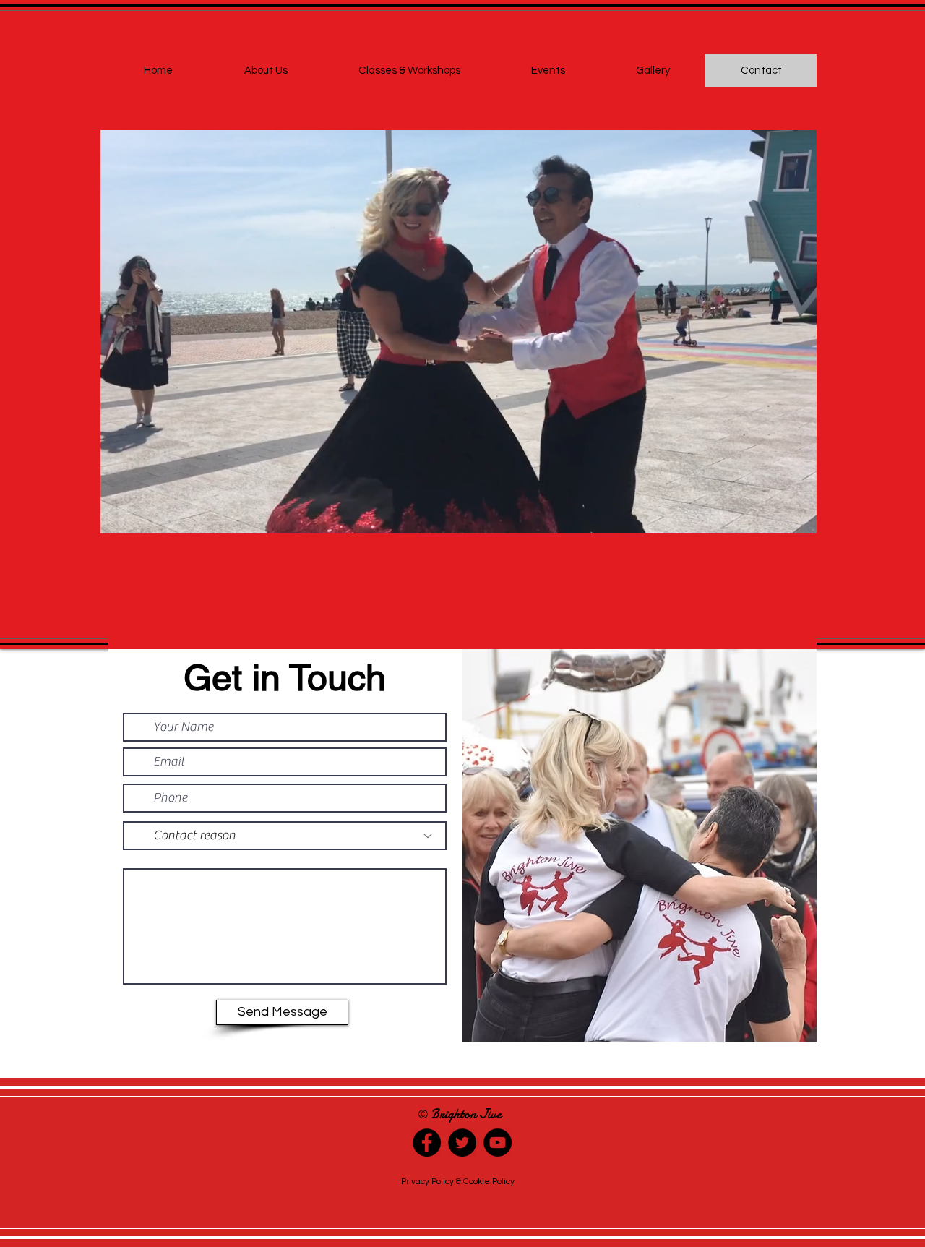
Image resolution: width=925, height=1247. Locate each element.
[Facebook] (427, 1142)
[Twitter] (462, 1142)
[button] (798, 517)
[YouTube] (497, 1142)
